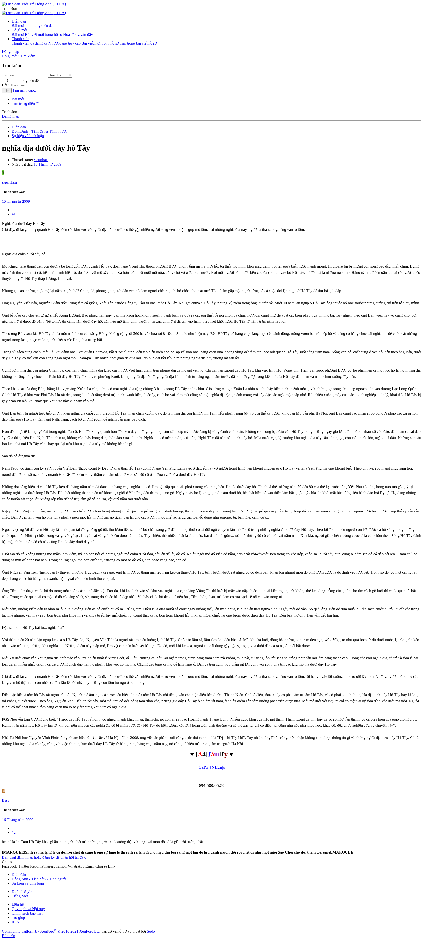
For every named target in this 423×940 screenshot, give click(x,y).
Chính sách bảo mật (27, 913)
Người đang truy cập (64, 43)
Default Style (22, 892)
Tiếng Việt (20, 896)
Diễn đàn (19, 21)
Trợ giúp (18, 918)
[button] (9, 8)
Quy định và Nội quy (28, 909)
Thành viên (20, 39)
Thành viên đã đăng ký (29, 43)
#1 (14, 214)
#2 (14, 832)
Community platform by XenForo (51, 931)
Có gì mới (19, 30)
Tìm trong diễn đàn (40, 26)
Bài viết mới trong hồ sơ (43, 34)
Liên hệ (18, 904)
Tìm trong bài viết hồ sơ (138, 43)
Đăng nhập (10, 116)
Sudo (151, 931)
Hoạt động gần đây (78, 34)
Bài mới (18, 26)
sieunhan (41, 160)
